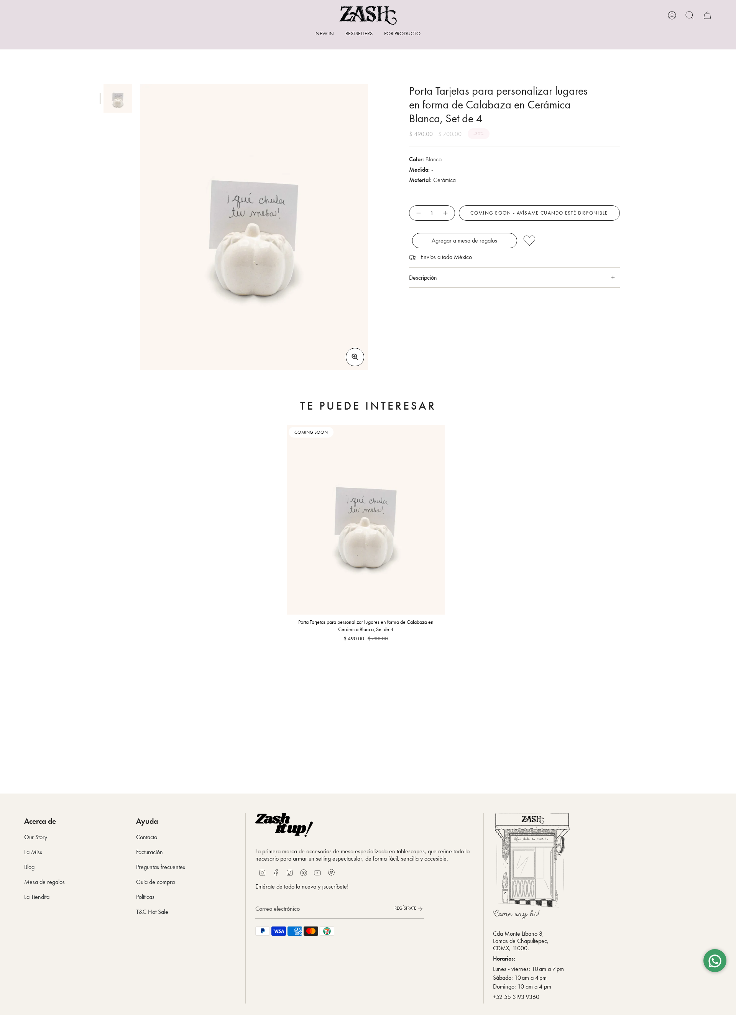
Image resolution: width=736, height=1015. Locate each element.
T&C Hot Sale (152, 911)
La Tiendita (36, 896)
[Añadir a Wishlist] (569, 240)
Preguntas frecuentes (160, 867)
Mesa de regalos (44, 881)
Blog (29, 867)
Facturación (149, 852)
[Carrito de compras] (707, 15)
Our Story (35, 837)
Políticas (145, 896)
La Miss (33, 852)
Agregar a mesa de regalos (464, 240)
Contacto (146, 837)
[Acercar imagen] (355, 357)
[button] (402, 34)
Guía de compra (155, 881)
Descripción (423, 277)
